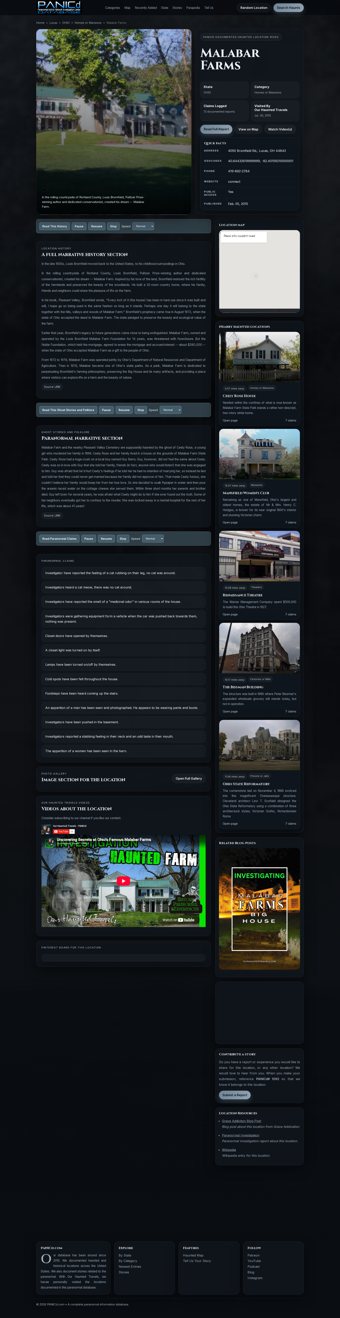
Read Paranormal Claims (59, 538)
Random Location (253, 8)
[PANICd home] (59, 7)
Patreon (254, 1255)
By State (125, 1255)
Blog (251, 1272)
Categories (112, 8)
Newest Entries (130, 1266)
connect (234, 182)
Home (40, 23)
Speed (126, 226)
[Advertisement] (259, 1012)
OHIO (66, 23)
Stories (177, 8)
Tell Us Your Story (197, 1261)
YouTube (254, 1261)
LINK (57, 386)
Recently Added (146, 8)
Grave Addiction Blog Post (241, 1121)
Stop (113, 226)
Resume (96, 226)
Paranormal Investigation (240, 1135)
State (164, 8)
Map (127, 8)
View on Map (248, 129)
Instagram (255, 1278)
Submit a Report (235, 1095)
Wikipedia (229, 1150)
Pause (79, 226)
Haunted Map (193, 1255)
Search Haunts (288, 8)
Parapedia (193, 8)
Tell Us (208, 8)
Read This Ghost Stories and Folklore (68, 410)
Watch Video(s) (280, 129)
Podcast (254, 1266)
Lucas (53, 23)
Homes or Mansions (88, 23)
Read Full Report (216, 129)
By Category (128, 1261)
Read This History (54, 226)
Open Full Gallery (189, 778)
